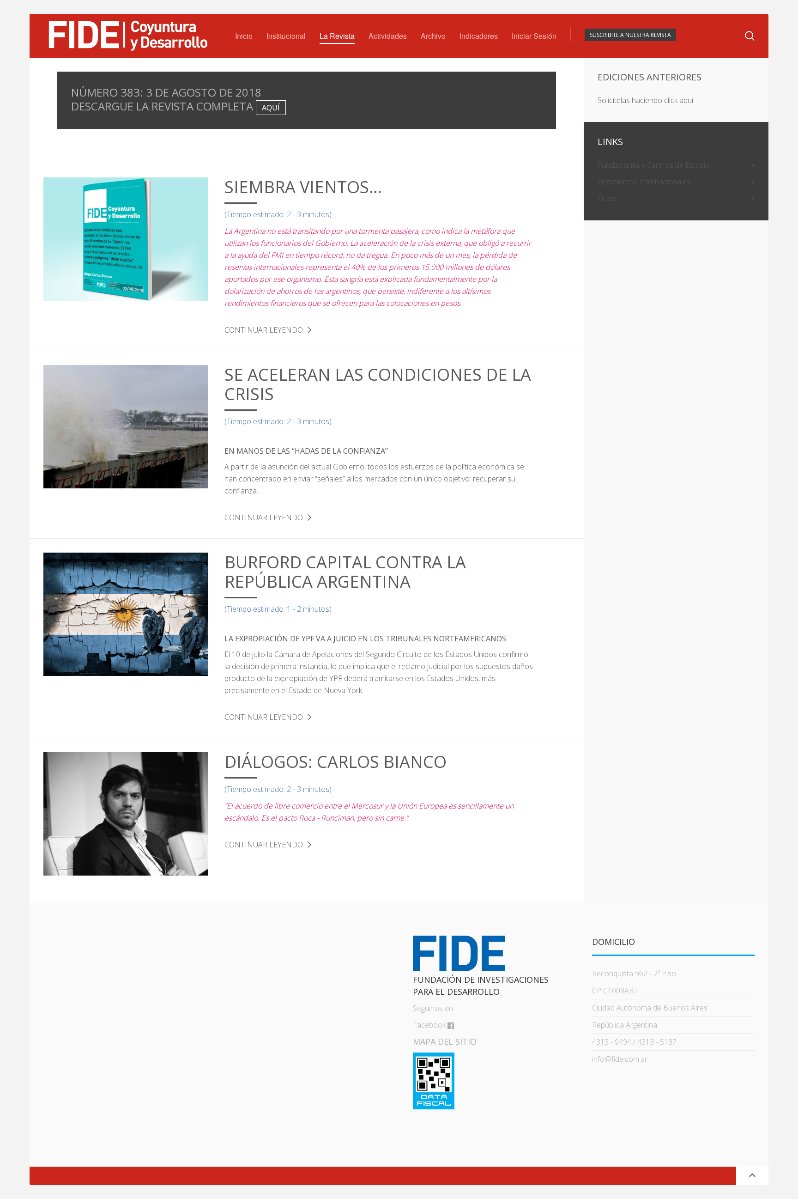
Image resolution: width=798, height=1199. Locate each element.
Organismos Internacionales (644, 182)
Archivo (433, 35)
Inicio (244, 35)
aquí (271, 108)
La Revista (337, 35)
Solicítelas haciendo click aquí (645, 100)
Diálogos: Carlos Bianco (335, 761)
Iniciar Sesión (534, 35)
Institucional (286, 35)
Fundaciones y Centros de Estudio (654, 165)
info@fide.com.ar (619, 1059)
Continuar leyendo (263, 330)
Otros (607, 198)
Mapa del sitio (445, 1041)
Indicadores (478, 35)
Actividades (388, 35)
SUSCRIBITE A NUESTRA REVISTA (630, 35)
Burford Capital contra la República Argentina (345, 572)
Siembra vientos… (303, 187)
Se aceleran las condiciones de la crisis (377, 384)
